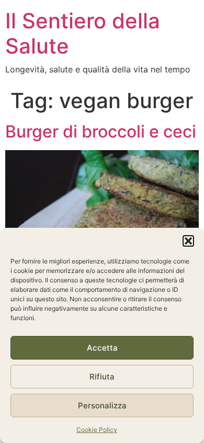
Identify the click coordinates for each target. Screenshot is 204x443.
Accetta (102, 348)
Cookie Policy (96, 430)
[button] (188, 241)
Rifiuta (102, 377)
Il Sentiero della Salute (82, 33)
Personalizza (102, 405)
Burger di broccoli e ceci (100, 131)
